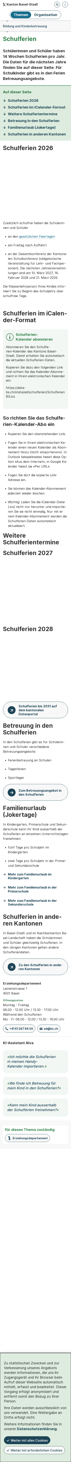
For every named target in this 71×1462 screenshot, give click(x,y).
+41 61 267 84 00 (21, 1028)
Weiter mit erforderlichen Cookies (36, 1450)
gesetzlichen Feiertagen (37, 236)
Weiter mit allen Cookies (29, 1440)
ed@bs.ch (51, 1028)
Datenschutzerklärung (37, 1429)
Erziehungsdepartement (30, 1138)
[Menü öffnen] (65, 5)
